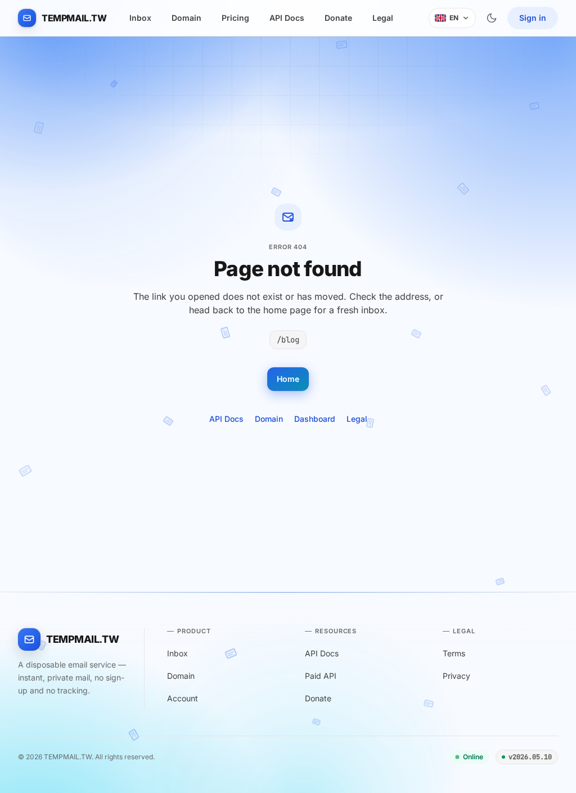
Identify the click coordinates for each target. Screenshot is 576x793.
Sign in (532, 17)
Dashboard (314, 418)
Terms (454, 653)
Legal (382, 17)
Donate (338, 17)
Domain (186, 17)
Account (182, 698)
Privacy (456, 676)
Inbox (140, 17)
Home (288, 379)
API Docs (286, 17)
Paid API (320, 676)
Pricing (235, 17)
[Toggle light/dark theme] (491, 18)
